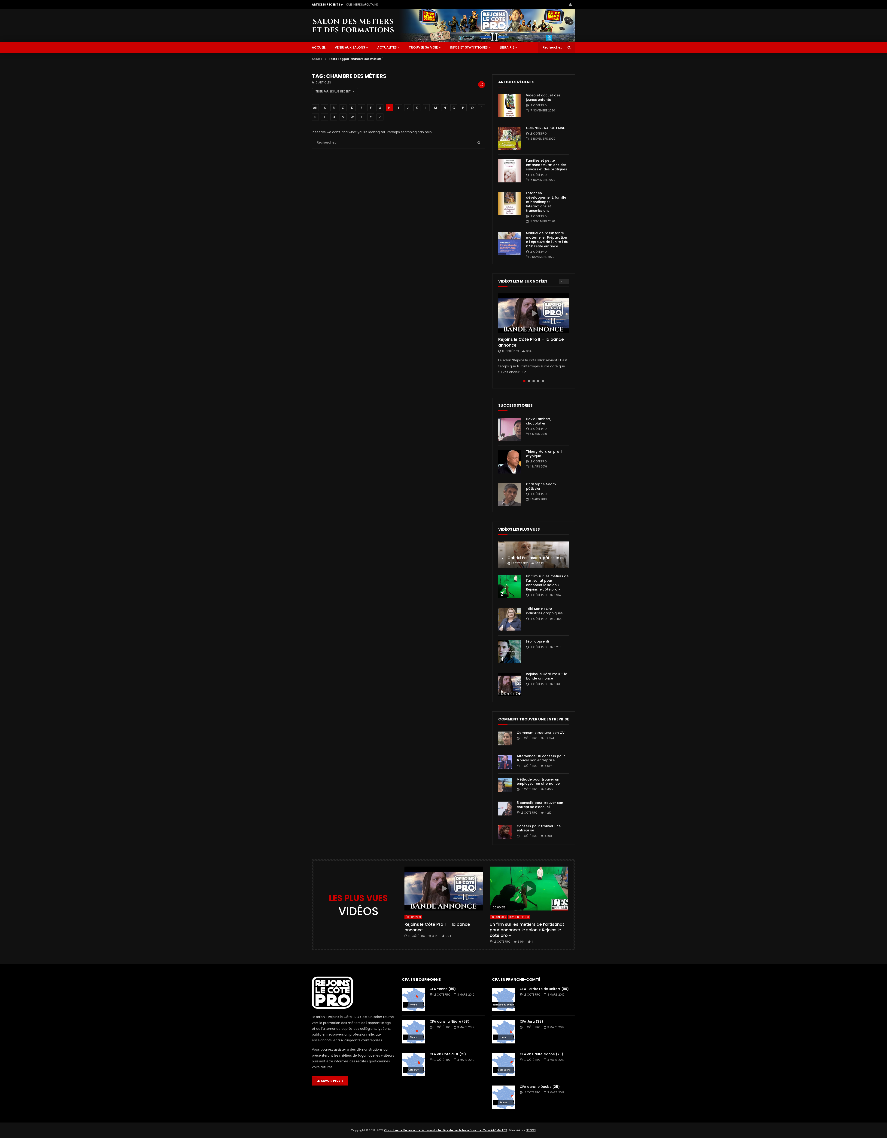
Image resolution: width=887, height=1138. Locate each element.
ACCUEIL (318, 47)
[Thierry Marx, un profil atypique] (509, 462)
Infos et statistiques (469, 47)
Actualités (387, 47)
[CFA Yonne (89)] (413, 999)
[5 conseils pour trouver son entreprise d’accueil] (505, 808)
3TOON (531, 1130)
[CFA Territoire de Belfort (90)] (503, 999)
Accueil (317, 59)
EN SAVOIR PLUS (329, 1081)
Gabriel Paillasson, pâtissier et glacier (542, 557)
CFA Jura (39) (531, 1021)
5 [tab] (543, 381)
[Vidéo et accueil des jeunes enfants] (509, 105)
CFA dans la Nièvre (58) (449, 1021)
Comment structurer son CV (541, 732)
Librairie (507, 47)
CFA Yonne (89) (443, 989)
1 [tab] (524, 381)
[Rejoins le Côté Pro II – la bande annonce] (509, 684)
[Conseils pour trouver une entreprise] (505, 832)
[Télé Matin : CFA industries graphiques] (509, 619)
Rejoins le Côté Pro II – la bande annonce (531, 342)
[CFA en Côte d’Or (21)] (413, 1064)
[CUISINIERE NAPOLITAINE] (509, 138)
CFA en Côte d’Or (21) (448, 1054)
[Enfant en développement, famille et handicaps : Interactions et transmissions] (509, 203)
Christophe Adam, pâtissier (541, 486)
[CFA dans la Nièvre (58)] (413, 1031)
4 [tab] (538, 381)
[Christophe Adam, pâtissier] (509, 494)
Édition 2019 (413, 917)
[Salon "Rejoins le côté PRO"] (353, 25)
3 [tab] (533, 381)
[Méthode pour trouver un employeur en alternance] (505, 785)
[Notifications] (570, 4)
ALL (315, 107)
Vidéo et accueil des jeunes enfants (543, 97)
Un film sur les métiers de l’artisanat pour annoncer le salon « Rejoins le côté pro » (547, 583)
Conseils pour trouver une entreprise (539, 828)
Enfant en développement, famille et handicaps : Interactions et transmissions (546, 202)
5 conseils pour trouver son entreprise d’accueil (540, 804)
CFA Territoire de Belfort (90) (544, 989)
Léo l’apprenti (537, 641)
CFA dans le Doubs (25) (540, 1086)
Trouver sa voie (423, 47)
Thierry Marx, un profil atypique (544, 453)
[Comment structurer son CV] (505, 738)
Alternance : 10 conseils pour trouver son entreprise (541, 758)
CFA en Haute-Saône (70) (541, 1054)
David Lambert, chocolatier (538, 421)
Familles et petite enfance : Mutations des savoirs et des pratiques (392, 4)
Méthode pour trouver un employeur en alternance (538, 781)
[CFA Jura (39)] (503, 1031)
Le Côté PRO (538, 105)
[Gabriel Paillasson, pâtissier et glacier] (533, 554)
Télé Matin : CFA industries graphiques (544, 610)
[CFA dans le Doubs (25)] (503, 1097)
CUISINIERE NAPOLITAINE (545, 128)
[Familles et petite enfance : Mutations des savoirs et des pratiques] (509, 170)
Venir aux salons (350, 47)
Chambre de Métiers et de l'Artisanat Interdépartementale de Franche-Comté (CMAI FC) (445, 1130)
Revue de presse (519, 917)
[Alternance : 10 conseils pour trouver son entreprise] (505, 762)
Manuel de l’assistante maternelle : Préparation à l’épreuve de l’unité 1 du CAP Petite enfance (547, 240)
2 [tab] (529, 381)
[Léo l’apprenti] (509, 651)
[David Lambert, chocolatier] (509, 429)
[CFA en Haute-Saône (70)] (503, 1064)
